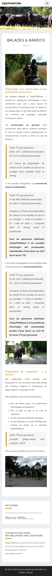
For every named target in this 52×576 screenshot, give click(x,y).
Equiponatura (11, 3)
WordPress (41, 569)
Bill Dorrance (17, 513)
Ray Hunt (39, 513)
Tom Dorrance (30, 519)
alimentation (9, 513)
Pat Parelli (33, 513)
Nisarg (30, 572)
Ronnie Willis (15, 517)
